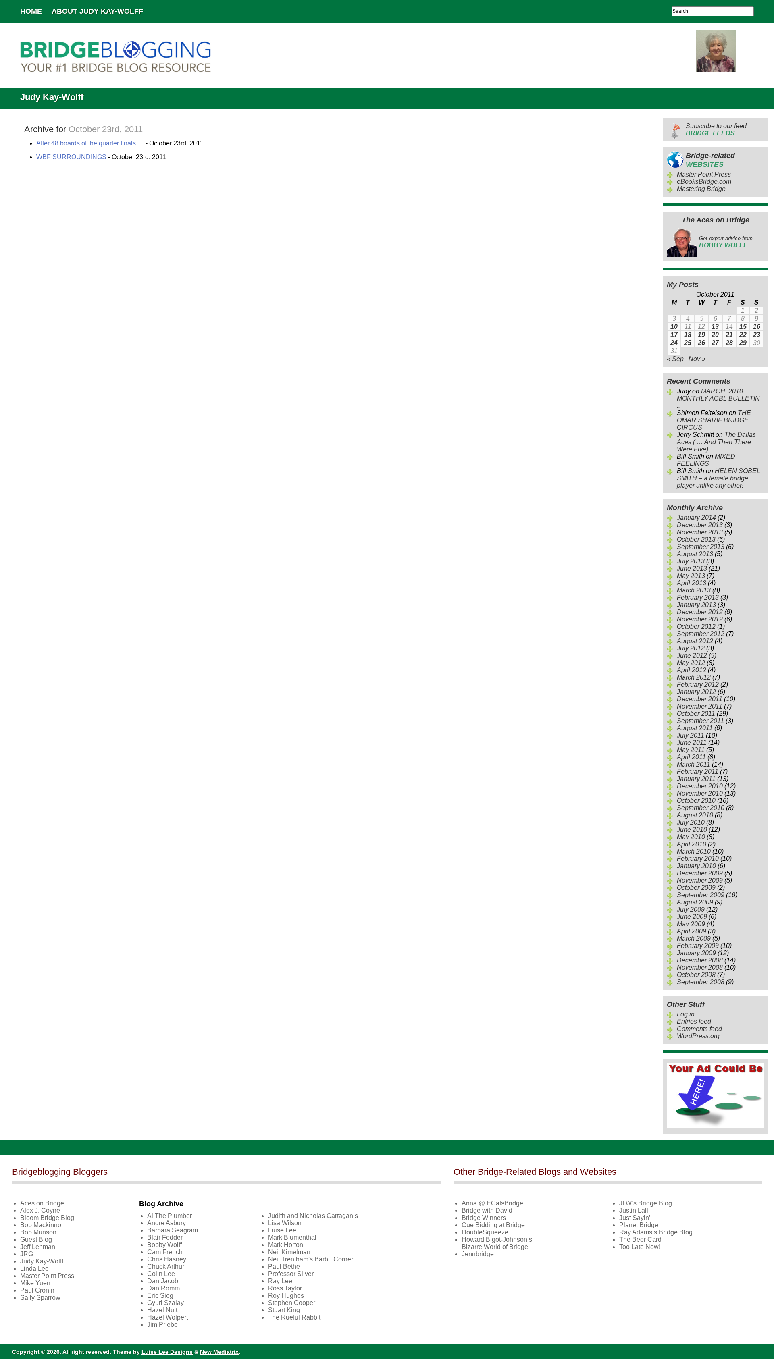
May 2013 (691, 575)
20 (715, 334)
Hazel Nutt (162, 1310)
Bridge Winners (484, 1217)
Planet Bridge (638, 1225)
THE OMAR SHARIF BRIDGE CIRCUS (714, 420)
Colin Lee (161, 1273)
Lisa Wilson (285, 1223)
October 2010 (696, 800)
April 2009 (691, 931)
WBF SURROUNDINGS (71, 157)
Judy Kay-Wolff (41, 1261)
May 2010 (691, 836)
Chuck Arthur (165, 1266)
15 (743, 326)
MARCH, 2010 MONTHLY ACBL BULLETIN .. (718, 398)
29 (743, 342)
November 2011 (699, 706)
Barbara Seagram (172, 1230)
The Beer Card (640, 1239)
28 (729, 342)
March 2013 (694, 590)
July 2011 (690, 735)
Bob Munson (38, 1232)
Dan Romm (163, 1288)
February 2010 (698, 858)
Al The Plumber (169, 1215)
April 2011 (691, 757)
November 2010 (700, 793)
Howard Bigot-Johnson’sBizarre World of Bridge (497, 1243)
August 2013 (695, 554)
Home (31, 11)
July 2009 (691, 909)
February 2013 (698, 597)
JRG (26, 1254)
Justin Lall (633, 1210)
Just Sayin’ (635, 1217)
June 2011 (692, 742)
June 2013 (692, 568)
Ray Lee (280, 1281)
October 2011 (696, 713)
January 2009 (696, 953)
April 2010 (691, 844)
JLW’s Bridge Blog (645, 1203)
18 (687, 334)
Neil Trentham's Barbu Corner (310, 1259)
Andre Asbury (166, 1223)
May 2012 (691, 662)
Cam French (165, 1252)
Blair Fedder (165, 1237)
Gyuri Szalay (165, 1302)
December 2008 (700, 960)
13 (715, 326)
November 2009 (700, 880)
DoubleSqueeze (485, 1232)
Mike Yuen (35, 1283)
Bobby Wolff (164, 1244)
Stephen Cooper (291, 1302)
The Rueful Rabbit (294, 1317)
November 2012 (700, 619)
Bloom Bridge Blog (47, 1217)
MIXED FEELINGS (706, 460)
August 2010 (695, 815)
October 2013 (696, 539)
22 (743, 334)
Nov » (697, 358)
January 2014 (696, 517)
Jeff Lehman (37, 1246)
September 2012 (700, 633)
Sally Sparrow (40, 1297)
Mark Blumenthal (292, 1237)
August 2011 (695, 728)
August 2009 (695, 902)
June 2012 (692, 655)
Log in (686, 1014)
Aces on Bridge (42, 1203)
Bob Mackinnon (42, 1225)
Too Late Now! (639, 1246)
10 (674, 326)
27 (715, 342)
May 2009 (691, 924)
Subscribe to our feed (716, 130)
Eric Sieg (160, 1295)
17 (674, 334)
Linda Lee (34, 1268)
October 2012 (696, 626)
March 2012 (694, 677)
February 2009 (698, 945)
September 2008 (700, 982)
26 (701, 342)
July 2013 (691, 561)
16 (756, 326)
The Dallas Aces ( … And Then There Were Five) (716, 442)
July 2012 (691, 648)
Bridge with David (487, 1210)
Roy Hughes (286, 1295)
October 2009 (696, 887)
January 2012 (696, 691)
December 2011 (699, 699)
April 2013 (691, 583)
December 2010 (700, 786)
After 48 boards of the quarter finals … (90, 143)
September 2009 (700, 894)
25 (687, 342)
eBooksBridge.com (704, 181)
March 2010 (694, 851)
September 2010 (700, 807)
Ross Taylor (285, 1288)
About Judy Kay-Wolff (97, 11)
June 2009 (692, 916)
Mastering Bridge (701, 188)
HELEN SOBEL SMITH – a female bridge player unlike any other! (718, 478)
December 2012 (700, 612)
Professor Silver (291, 1273)
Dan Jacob (162, 1281)
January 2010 (696, 865)
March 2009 (694, 938)
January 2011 (696, 778)
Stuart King (284, 1310)
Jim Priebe (162, 1324)
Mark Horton (285, 1244)
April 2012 (691, 670)
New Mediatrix (219, 1352)
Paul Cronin (37, 1290)
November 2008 (700, 967)
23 (756, 334)
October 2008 (696, 974)
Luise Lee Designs (167, 1352)
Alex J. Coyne (40, 1210)
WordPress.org (698, 1036)
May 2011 (691, 749)
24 (674, 342)
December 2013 (700, 525)
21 (729, 334)
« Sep (675, 358)
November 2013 (700, 532)
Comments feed (699, 1028)
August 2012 (695, 641)
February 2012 (698, 684)
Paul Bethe (284, 1266)
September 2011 (700, 720)
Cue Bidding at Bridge (493, 1225)
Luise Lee (282, 1230)
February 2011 (697, 771)
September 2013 (700, 546)
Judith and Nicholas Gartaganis (313, 1215)
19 (701, 334)
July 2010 (691, 822)
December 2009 (700, 873)
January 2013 (696, 604)
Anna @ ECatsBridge (492, 1203)
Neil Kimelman (289, 1252)
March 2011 (693, 764)
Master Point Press (704, 174)
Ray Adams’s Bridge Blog (656, 1232)
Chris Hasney (166, 1259)
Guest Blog (36, 1239)
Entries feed (694, 1021)
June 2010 (692, 829)
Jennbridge (478, 1254)
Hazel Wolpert (167, 1317)
